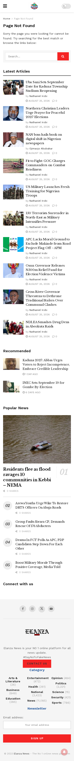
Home (6, 18)
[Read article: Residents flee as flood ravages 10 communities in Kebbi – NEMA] (37, 439)
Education (13, 698)
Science (58, 692)
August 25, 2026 (39, 100)
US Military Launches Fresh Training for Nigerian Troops (47, 191)
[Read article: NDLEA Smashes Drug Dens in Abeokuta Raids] (13, 327)
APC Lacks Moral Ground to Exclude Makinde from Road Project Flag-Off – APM (48, 243)
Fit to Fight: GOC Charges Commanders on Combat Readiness (45, 165)
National (37, 692)
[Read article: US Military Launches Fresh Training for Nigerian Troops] (13, 192)
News (31, 700)
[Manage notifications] (64, 752)
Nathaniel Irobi (38, 96)
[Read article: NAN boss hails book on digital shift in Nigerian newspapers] (13, 139)
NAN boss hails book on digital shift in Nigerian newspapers (44, 139)
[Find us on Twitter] (41, 609)
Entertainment (38, 678)
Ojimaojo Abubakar (41, 148)
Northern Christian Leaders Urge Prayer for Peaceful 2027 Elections (47, 112)
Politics (61, 683)
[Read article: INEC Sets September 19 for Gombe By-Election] (11, 386)
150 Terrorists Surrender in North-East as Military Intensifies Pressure (47, 217)
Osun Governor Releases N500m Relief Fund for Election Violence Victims (45, 270)
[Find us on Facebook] (23, 608)
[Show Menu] (5, 6)
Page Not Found (23, 18)
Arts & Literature (13, 679)
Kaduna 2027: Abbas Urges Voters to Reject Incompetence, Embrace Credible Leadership (46, 364)
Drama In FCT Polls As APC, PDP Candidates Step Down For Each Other (39, 544)
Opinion (57, 678)
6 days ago (32, 392)
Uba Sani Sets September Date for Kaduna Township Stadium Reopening (47, 86)
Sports (57, 702)
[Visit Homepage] (34, 6)
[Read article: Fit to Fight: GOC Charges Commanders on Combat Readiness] (13, 166)
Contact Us (37, 663)
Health (33, 686)
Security (57, 697)
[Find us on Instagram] (32, 608)
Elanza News (21, 753)
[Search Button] (63, 56)
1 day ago (31, 374)
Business (13, 690)
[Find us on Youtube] (51, 608)
